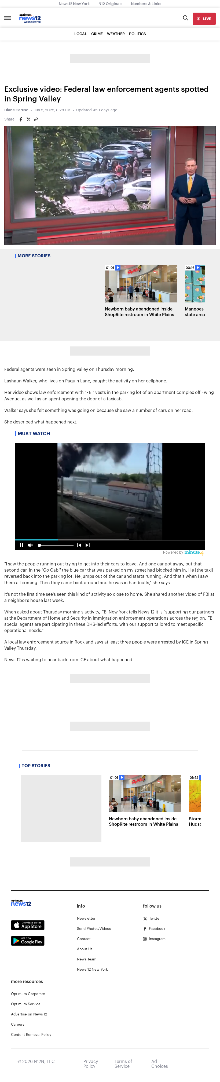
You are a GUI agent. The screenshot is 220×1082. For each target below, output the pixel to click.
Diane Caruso (16, 110)
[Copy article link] (36, 119)
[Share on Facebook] (21, 119)
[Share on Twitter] (28, 119)
